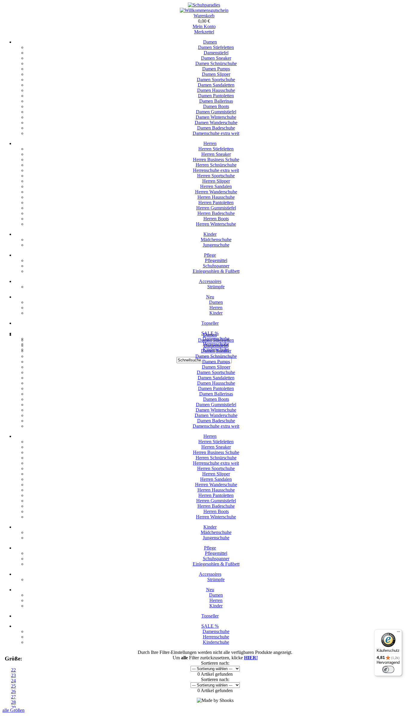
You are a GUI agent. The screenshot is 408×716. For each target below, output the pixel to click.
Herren (210, 143)
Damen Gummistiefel (216, 111)
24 (13, 680)
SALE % (210, 626)
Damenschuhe (216, 631)
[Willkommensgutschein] (204, 10)
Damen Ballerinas (216, 101)
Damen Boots (216, 106)
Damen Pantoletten (216, 95)
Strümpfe (216, 286)
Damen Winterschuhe (216, 117)
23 (13, 675)
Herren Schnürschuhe (216, 164)
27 (13, 696)
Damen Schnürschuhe (216, 63)
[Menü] (398, 633)
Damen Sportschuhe (216, 79)
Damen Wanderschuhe (216, 122)
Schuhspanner (216, 265)
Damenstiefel (216, 52)
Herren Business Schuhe (216, 159)
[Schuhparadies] (204, 4)
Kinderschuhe (216, 642)
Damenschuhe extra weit (216, 133)
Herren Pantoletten (216, 202)
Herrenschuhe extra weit (216, 170)
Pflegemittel (216, 260)
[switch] (388, 669)
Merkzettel (204, 31)
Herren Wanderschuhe (216, 191)
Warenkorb (204, 15)
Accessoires (210, 281)
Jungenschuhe (216, 244)
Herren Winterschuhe (216, 224)
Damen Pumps (216, 68)
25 (13, 686)
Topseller (210, 323)
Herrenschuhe (216, 636)
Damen (210, 41)
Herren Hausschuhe (216, 197)
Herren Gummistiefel (216, 207)
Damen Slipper (216, 74)
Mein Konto (204, 26)
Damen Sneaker (216, 58)
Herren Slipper (216, 181)
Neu (210, 296)
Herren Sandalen (216, 186)
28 (13, 702)
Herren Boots (216, 218)
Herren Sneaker (216, 154)
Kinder (210, 234)
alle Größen (13, 710)
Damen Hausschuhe (216, 90)
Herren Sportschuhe (216, 175)
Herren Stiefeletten (216, 148)
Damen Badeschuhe (216, 127)
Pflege (210, 255)
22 (13, 669)
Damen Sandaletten (216, 84)
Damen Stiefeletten (216, 47)
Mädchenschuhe (216, 239)
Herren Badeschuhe (216, 213)
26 (13, 691)
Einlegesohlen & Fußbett (216, 271)
